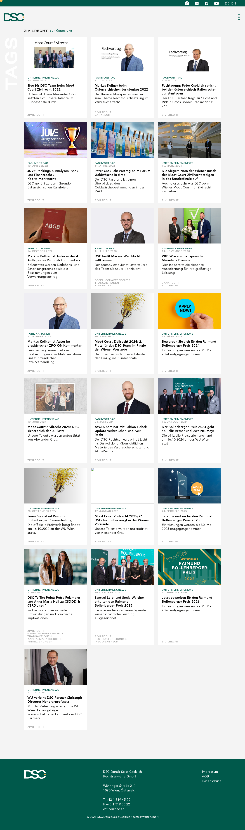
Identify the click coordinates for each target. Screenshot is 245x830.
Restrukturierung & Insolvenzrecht (111, 640)
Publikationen (38, 248)
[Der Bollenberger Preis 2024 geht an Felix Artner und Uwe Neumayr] (189, 396)
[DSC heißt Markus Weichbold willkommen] (122, 225)
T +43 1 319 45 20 (116, 799)
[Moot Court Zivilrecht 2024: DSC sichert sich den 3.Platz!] (55, 396)
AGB (205, 776)
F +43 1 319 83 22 (116, 804)
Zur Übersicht (61, 30)
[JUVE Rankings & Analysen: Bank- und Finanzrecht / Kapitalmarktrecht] (55, 140)
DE (227, 3)
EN (233, 3)
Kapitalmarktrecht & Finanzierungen (44, 640)
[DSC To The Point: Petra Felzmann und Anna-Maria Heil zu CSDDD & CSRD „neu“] (55, 567)
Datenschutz (211, 781)
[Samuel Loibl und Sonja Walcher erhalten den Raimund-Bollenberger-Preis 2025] (122, 567)
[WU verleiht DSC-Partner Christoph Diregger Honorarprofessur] (55, 667)
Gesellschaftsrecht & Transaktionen (113, 281)
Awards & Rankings (177, 248)
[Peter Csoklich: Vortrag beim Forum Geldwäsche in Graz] (122, 140)
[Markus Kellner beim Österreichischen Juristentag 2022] (122, 55)
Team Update (104, 248)
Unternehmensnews (43, 77)
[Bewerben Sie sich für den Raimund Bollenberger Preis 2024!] (189, 311)
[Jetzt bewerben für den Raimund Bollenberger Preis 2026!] (189, 567)
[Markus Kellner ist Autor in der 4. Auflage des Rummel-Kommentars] (55, 225)
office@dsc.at (113, 809)
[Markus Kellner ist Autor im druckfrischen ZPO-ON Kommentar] (55, 311)
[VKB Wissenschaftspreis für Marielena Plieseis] (189, 225)
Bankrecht (103, 114)
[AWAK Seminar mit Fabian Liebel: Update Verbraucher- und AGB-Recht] (122, 396)
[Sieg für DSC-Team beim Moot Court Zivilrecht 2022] (55, 55)
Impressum (210, 772)
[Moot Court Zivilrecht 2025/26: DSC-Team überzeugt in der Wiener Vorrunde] (122, 485)
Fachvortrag (105, 77)
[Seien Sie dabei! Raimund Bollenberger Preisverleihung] (55, 485)
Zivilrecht (35, 114)
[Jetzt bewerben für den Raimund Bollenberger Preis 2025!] (189, 485)
